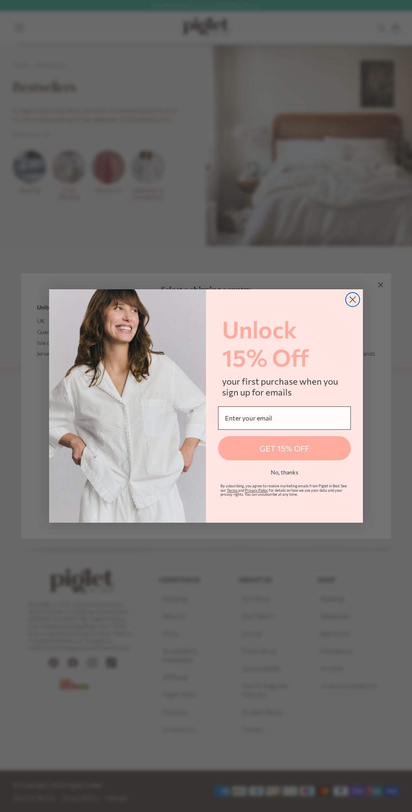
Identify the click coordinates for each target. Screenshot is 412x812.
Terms (232, 490)
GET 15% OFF (284, 448)
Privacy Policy (256, 490)
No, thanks (284, 472)
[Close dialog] (353, 300)
